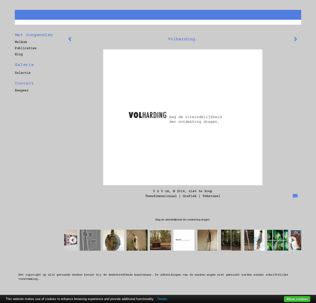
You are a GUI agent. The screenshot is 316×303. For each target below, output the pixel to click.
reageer (22, 91)
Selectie (23, 73)
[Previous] (73, 240)
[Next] (292, 240)
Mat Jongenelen (34, 35)
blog (19, 55)
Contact (24, 83)
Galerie (24, 64)
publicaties (26, 48)
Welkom (21, 42)
